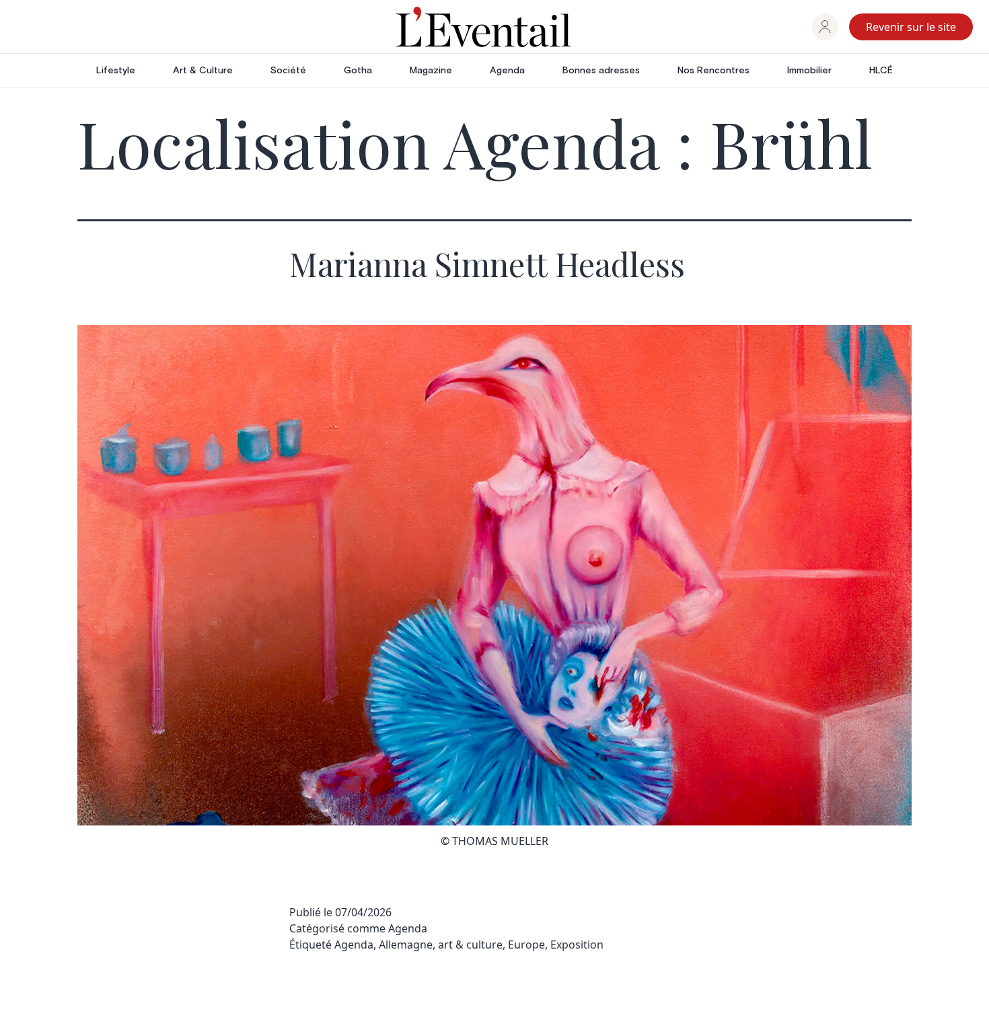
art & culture (470, 944)
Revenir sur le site (911, 27)
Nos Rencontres (713, 70)
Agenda (507, 70)
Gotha (358, 70)
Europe (526, 944)
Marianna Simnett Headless (487, 263)
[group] (824, 26)
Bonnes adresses (601, 70)
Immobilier (809, 70)
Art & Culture (203, 70)
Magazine (431, 70)
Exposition (576, 944)
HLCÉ (881, 70)
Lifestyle (115, 70)
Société (288, 70)
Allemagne (406, 944)
